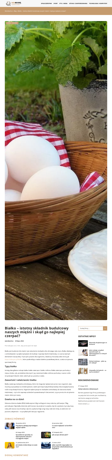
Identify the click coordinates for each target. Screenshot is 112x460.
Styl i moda (63, 3)
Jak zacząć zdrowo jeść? (60, 435)
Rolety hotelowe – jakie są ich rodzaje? (97, 362)
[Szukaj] (105, 328)
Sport (56, 3)
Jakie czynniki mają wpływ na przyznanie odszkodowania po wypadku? (62, 446)
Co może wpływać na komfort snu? (62, 426)
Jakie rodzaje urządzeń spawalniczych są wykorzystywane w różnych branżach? (98, 352)
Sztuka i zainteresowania (78, 3)
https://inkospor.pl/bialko (13, 359)
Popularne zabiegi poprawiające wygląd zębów (26, 426)
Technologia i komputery (98, 3)
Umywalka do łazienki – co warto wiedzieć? (97, 371)
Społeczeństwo (46, 3)
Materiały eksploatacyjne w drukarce (98, 343)
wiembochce (9, 341)
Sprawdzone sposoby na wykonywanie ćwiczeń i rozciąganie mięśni (24, 436)
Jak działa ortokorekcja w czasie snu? (26, 446)
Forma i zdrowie (12, 23)
